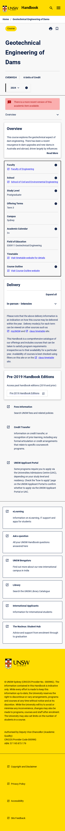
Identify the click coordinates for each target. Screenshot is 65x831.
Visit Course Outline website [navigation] (25, 270)
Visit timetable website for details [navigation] (28, 257)
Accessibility (17, 801)
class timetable (37, 331)
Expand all (51, 294)
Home (6, 19)
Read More (52, 153)
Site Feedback (18, 818)
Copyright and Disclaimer (24, 766)
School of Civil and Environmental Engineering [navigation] (34, 182)
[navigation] (27, 393)
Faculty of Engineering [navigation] (22, 169)
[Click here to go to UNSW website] (10, 9)
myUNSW (15, 331)
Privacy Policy (18, 784)
